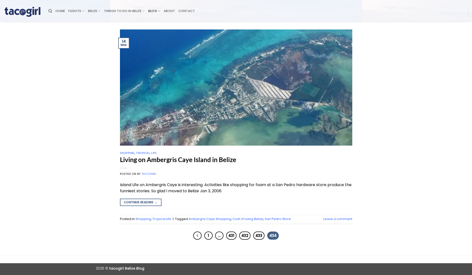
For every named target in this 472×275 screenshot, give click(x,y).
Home (60, 11)
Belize (92, 11)
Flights (74, 11)
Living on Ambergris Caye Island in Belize (178, 159)
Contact (186, 11)
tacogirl (149, 174)
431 (231, 235)
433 (258, 235)
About (169, 11)
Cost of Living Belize (248, 219)
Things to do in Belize (123, 11)
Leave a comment (337, 219)
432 (244, 235)
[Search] (50, 11)
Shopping (127, 152)
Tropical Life (146, 152)
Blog (152, 11)
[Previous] (197, 236)
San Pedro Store (278, 219)
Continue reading (141, 202)
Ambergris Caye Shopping (210, 219)
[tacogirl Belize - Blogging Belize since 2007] (22, 11)
